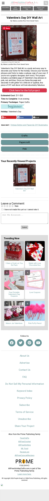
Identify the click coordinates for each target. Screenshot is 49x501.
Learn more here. (24, 474)
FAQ (24, 376)
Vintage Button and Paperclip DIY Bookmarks (29, 125)
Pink (24, 148)
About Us (24, 355)
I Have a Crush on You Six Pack (14, 264)
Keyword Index (24, 390)
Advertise (25, 362)
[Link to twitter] (20, 342)
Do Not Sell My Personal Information (24, 383)
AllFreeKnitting (24, 445)
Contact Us (24, 369)
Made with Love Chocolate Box (35, 264)
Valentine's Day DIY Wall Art (24, 190)
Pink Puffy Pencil (34, 323)
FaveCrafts (24, 438)
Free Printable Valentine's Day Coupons (14, 294)
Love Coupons (34, 292)
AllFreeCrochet (24, 441)
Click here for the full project (24, 90)
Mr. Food (24, 448)
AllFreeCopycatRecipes (24, 455)
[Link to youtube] (38, 342)
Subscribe (24, 405)
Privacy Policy (24, 398)
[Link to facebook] (11, 342)
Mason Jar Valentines (14, 323)
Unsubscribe (24, 419)
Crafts (24, 135)
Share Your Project (24, 426)
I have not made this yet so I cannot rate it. (21, 209)
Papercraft (24, 142)
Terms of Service (24, 412)
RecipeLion (24, 452)
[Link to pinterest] (29, 342)
